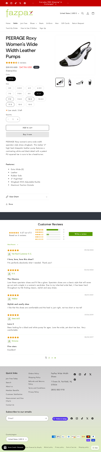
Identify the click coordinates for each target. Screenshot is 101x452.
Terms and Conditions (37, 388)
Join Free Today (12, 378)
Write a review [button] (81, 234)
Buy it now (27, 134)
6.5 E (40, 88)
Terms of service (71, 447)
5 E (11, 88)
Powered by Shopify (35, 447)
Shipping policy (84, 447)
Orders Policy (34, 373)
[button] (33, 23)
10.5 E (42, 99)
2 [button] (49, 357)
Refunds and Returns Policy (36, 382)
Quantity (9, 115)
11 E (10, 104)
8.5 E (39, 93)
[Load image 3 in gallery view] (79, 82)
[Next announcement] (68, 3)
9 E (9, 99)
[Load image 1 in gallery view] (60, 82)
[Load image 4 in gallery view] (89, 82)
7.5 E (20, 94)
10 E (30, 99)
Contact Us (10, 405)
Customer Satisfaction (14, 394)
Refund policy (48, 447)
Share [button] (11, 204)
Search (8, 382)
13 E (31, 105)
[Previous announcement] (33, 3)
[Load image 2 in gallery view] (69, 82)
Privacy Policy (34, 392)
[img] (13, 250)
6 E (30, 88)
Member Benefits (12, 390)
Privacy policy (59, 447)
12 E (21, 105)
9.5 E (21, 99)
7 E (11, 94)
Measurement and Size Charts (14, 399)
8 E (30, 94)
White (10, 79)
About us (9, 386)
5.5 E (20, 88)
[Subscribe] (45, 418)
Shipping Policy (11, 70)
